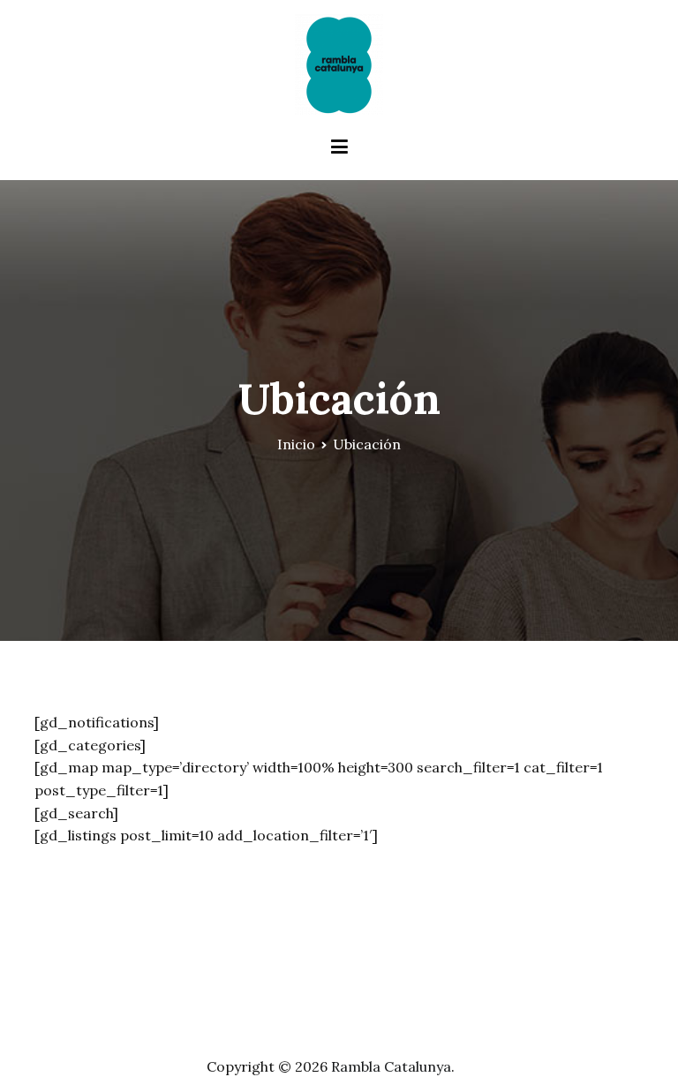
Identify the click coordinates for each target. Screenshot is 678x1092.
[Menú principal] (339, 147)
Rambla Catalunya (391, 1066)
